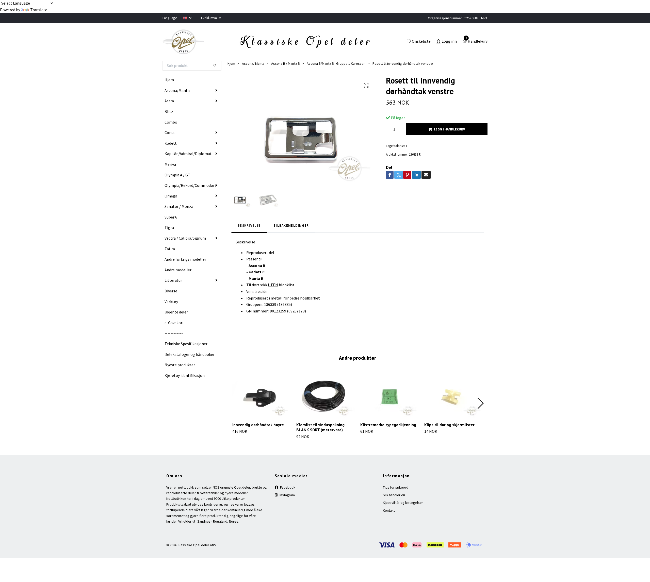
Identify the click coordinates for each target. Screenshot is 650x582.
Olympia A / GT (177, 174)
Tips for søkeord (395, 487)
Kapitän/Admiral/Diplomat (188, 153)
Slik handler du (394, 495)
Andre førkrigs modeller (185, 259)
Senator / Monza (179, 206)
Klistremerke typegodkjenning (388, 424)
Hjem (169, 79)
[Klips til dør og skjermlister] (453, 396)
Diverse (171, 290)
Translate (38, 9)
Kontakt (389, 510)
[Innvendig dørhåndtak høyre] (261, 396)
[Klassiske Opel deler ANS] (183, 42)
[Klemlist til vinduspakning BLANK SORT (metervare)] (325, 396)
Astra (169, 100)
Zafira (170, 248)
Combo (171, 122)
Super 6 (171, 217)
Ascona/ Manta (253, 63)
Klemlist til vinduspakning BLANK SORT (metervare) (320, 427)
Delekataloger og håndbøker (190, 354)
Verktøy (171, 301)
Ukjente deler (176, 311)
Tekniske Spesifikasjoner (186, 343)
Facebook (287, 487)
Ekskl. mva (209, 17)
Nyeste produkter (180, 364)
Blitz (169, 111)
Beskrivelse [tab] (249, 225)
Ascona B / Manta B (285, 63)
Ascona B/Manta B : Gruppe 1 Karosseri (336, 63)
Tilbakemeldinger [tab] (291, 225)
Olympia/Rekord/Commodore (191, 185)
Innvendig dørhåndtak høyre (258, 424)
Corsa (169, 132)
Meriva (170, 164)
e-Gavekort (174, 322)
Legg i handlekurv (449, 129)
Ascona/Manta (177, 90)
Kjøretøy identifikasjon (185, 375)
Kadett (171, 143)
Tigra (169, 227)
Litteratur (173, 280)
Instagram (287, 495)
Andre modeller (178, 269)
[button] (480, 403)
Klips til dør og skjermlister (449, 424)
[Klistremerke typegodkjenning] (389, 396)
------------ (174, 333)
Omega (171, 195)
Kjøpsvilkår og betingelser (403, 502)
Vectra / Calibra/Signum (185, 238)
